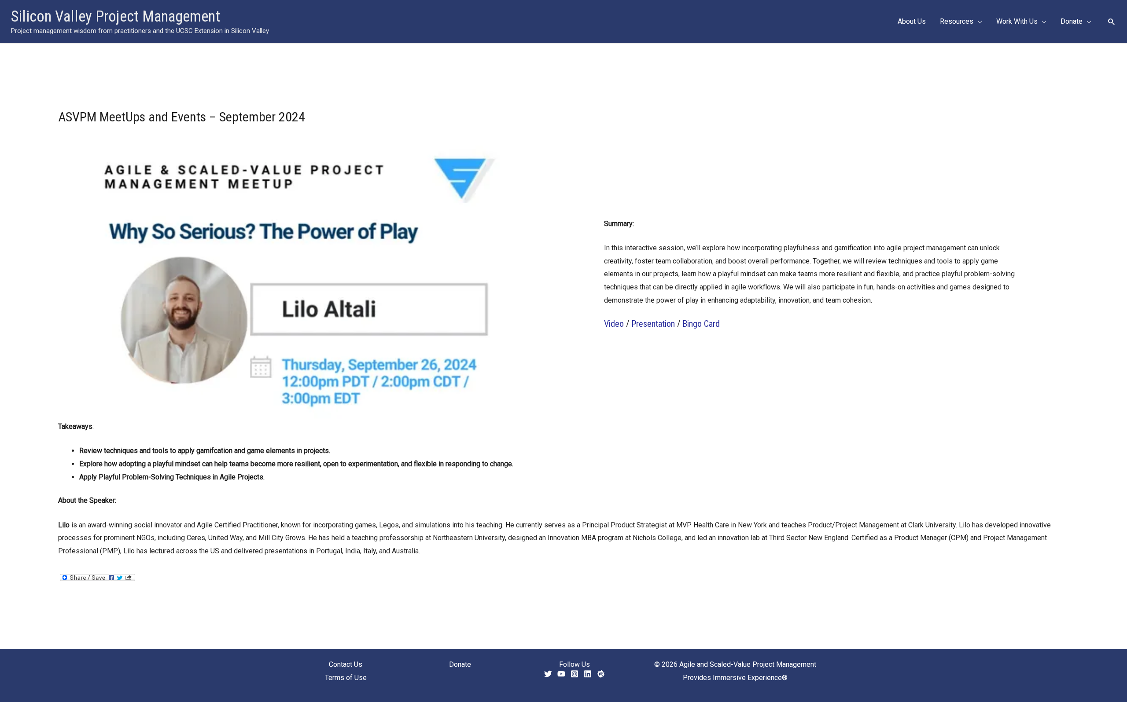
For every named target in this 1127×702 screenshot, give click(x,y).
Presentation (653, 323)
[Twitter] (548, 674)
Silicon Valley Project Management (115, 16)
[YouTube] (561, 674)
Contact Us (345, 664)
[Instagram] (574, 674)
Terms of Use (346, 677)
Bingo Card (701, 323)
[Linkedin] (588, 674)
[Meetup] (601, 674)
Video (614, 323)
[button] (977, 21)
